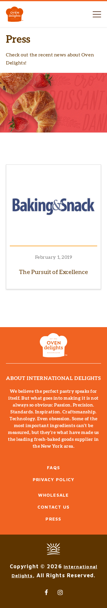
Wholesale (53, 495)
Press (53, 518)
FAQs (53, 467)
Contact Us (53, 507)
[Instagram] (60, 592)
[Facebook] (46, 592)
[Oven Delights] (14, 14)
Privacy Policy (54, 479)
